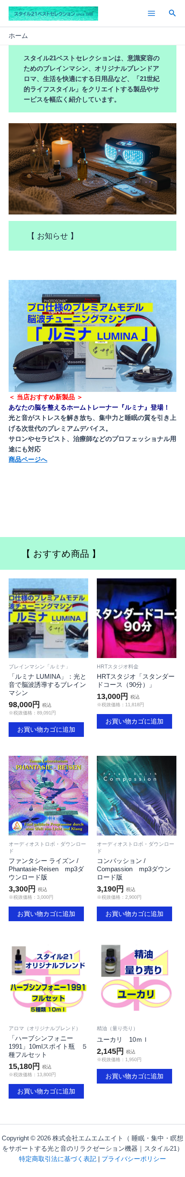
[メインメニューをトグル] (151, 13)
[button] (172, 13)
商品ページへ (28, 459)
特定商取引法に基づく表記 (57, 1158)
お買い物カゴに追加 (46, 729)
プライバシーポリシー (134, 1158)
